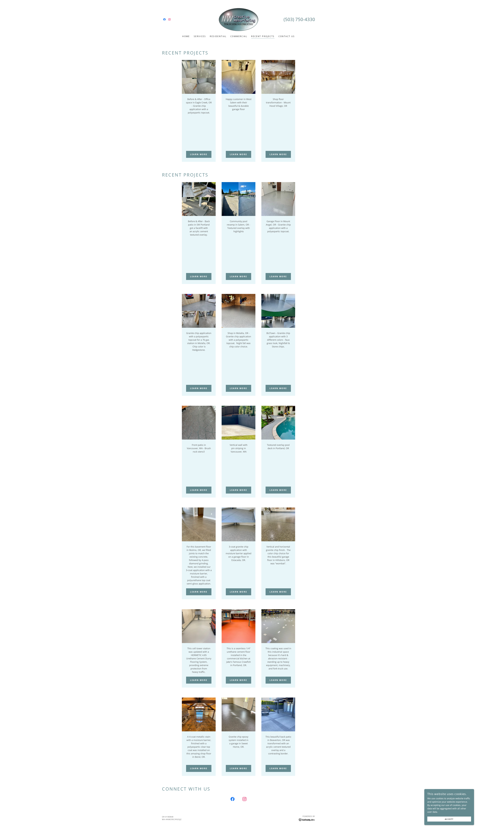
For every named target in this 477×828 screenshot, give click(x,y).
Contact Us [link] (286, 36)
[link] (164, 19)
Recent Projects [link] (262, 36)
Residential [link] (218, 36)
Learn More (198, 680)
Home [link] (186, 36)
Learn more (198, 154)
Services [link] (200, 36)
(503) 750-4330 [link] (299, 19)
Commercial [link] (238, 36)
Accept (449, 819)
